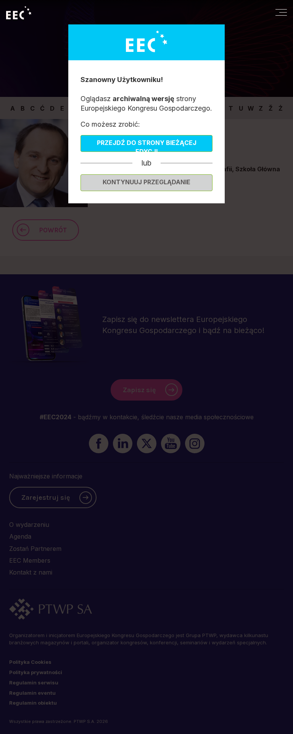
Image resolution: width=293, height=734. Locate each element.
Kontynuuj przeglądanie (146, 182)
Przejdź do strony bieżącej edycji (146, 145)
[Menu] (281, 12)
